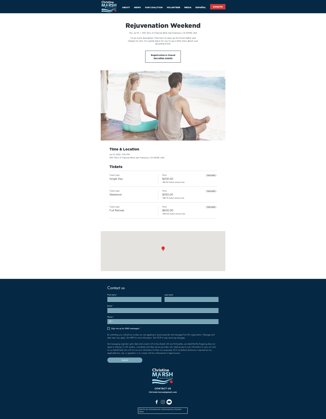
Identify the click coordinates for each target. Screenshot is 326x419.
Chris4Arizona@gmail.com (163, 392)
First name (112, 295)
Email (110, 306)
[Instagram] (163, 402)
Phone (110, 317)
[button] (126, 6)
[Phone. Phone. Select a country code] (111, 321)
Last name (169, 295)
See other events (163, 58)
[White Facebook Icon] (156, 402)
